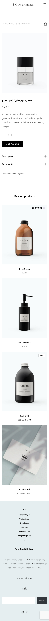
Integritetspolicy (24, 535)
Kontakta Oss (24, 531)
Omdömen (24, 523)
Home (4, 23)
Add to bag (12, 144)
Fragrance (21, 173)
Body (11, 23)
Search (41, 600)
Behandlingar (24, 514)
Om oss (24, 527)
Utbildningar (24, 519)
